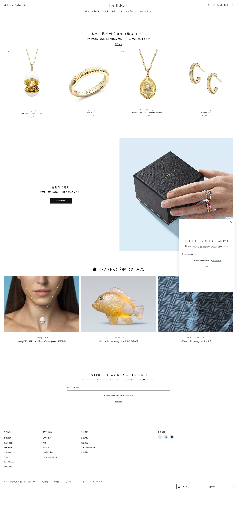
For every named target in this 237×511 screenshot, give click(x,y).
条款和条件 (45, 482)
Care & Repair (9, 462)
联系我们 (7, 438)
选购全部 (118, 44)
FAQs (6, 457)
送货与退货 (8, 447)
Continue (118, 401)
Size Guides (8, 466)
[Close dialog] (231, 222)
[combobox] (191, 486)
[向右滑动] (227, 85)
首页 (114, 39)
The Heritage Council (49, 457)
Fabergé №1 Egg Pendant (31, 113)
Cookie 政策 (81, 482)
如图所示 (45, 447)
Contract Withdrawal (98, 482)
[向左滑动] (10, 85)
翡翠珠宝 (84, 443)
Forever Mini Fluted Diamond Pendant (147, 112)
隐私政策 (69, 482)
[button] (232, 5)
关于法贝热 (46, 438)
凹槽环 (89, 112)
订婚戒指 (84, 452)
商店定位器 (8, 443)
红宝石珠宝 (85, 438)
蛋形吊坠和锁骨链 (88, 447)
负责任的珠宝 (47, 452)
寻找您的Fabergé (61, 200)
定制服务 (7, 452)
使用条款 (57, 482)
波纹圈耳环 (205, 112)
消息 (44, 443)
